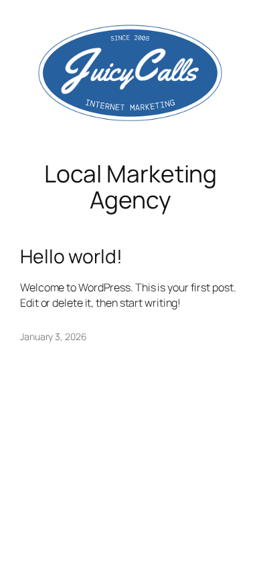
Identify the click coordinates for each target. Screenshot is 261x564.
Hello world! (71, 256)
